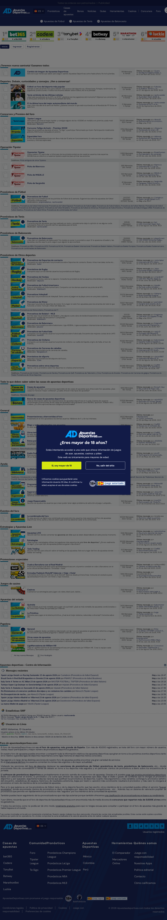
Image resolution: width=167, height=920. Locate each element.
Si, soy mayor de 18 (62, 465)
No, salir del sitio (105, 465)
